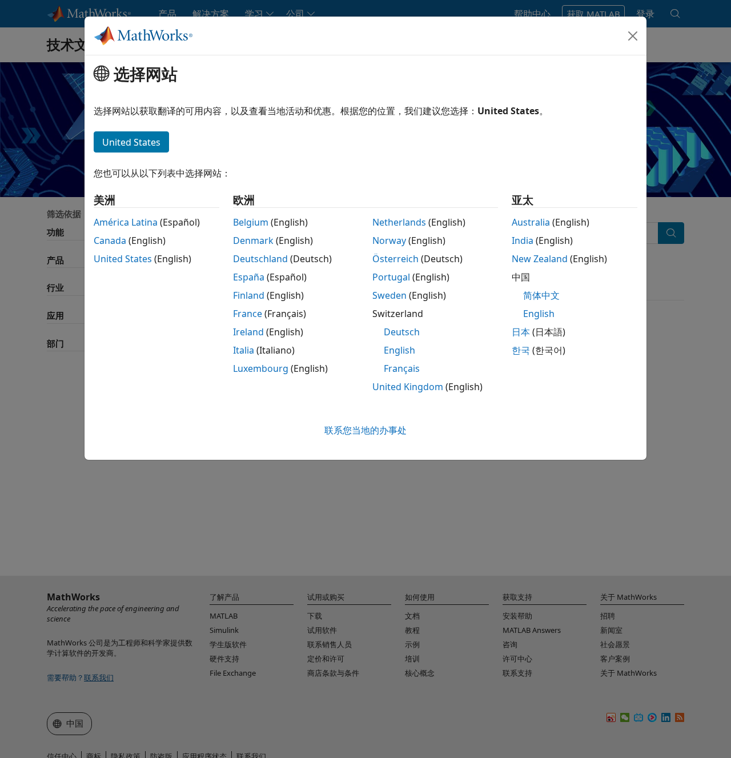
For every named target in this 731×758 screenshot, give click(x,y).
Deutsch (402, 332)
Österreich (395, 258)
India (522, 240)
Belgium (250, 222)
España (248, 277)
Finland (248, 295)
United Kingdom (407, 386)
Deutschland (260, 258)
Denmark (253, 240)
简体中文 (541, 295)
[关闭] (633, 36)
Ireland (248, 332)
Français (402, 368)
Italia (243, 350)
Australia (531, 222)
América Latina (126, 222)
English (399, 350)
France (247, 313)
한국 (521, 350)
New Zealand (540, 258)
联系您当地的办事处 (365, 430)
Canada (110, 240)
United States (123, 258)
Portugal (391, 277)
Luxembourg (260, 368)
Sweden (389, 295)
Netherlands (399, 222)
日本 (521, 332)
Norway (389, 240)
